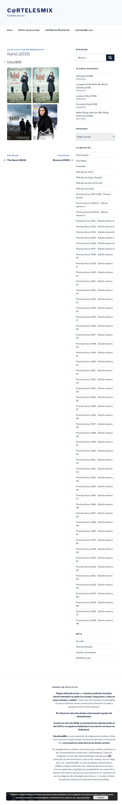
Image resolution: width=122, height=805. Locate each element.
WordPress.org (83, 658)
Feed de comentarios (86, 652)
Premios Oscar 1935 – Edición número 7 (95, 237)
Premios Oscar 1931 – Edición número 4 (95, 221)
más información (83, 797)
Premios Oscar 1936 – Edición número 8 (95, 243)
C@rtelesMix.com (84, 30)
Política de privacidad (28, 30)
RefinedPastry (35, 50)
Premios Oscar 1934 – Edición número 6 (95, 232)
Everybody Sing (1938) (86, 104)
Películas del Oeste (85, 188)
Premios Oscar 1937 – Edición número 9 (95, 248)
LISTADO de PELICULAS (57, 30)
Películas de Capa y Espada (89, 177)
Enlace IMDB (14, 61)
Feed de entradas (84, 646)
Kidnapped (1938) (84, 76)
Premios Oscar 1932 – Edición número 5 (95, 226)
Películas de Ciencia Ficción (89, 183)
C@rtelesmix (30, 10)
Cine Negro (81, 160)
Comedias (81, 166)
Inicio (9, 30)
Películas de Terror (85, 172)
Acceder (80, 641)
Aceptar (100, 797)
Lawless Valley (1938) (86, 96)
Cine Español (82, 155)
